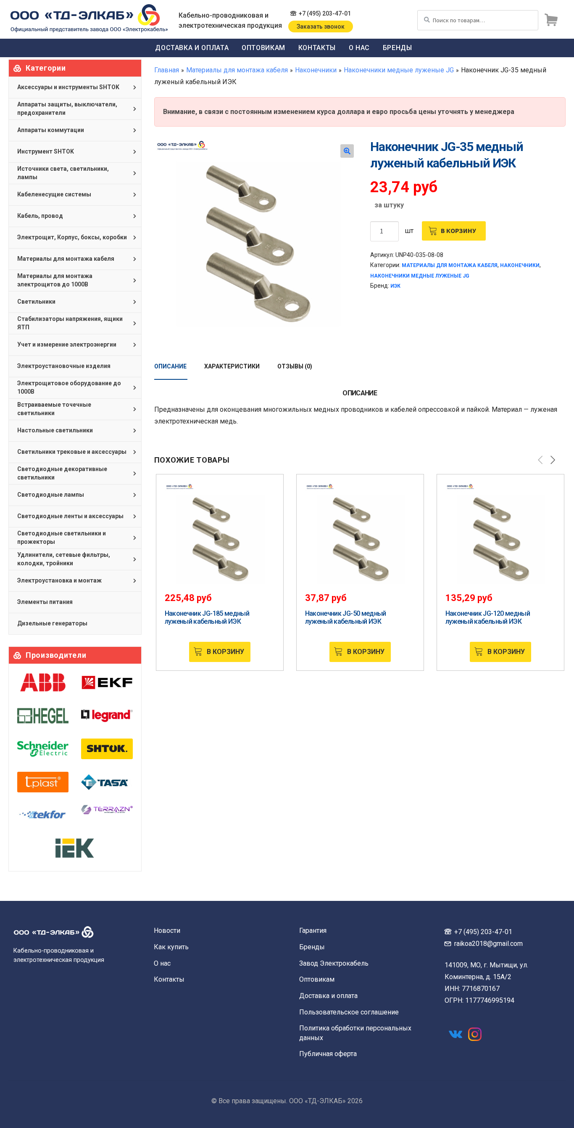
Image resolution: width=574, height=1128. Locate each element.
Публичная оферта (328, 1054)
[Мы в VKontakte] (455, 1034)
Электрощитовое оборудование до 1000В (69, 387)
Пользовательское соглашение (349, 1012)
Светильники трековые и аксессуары (71, 451)
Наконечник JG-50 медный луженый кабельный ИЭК (345, 617)
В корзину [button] (225, 652)
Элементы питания (45, 601)
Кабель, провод (40, 215)
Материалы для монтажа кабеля (237, 70)
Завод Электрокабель (334, 963)
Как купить (171, 947)
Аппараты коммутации (50, 130)
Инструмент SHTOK (45, 151)
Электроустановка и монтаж (59, 580)
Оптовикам (263, 48)
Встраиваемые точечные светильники (54, 408)
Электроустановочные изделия (64, 366)
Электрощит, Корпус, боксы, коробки (72, 237)
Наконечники (316, 70)
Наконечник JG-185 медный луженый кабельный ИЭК (207, 617)
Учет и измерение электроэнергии (66, 344)
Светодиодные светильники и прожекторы (61, 537)
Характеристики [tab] (232, 366)
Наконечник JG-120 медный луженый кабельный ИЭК (487, 617)
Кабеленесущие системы (54, 194)
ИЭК (395, 286)
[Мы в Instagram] (475, 1034)
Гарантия (312, 931)
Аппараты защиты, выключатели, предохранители (67, 108)
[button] (347, 151)
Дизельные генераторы (52, 623)
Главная (166, 70)
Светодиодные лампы (50, 494)
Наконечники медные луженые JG (399, 70)
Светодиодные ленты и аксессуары (70, 516)
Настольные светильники (55, 430)
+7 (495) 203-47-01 (325, 13)
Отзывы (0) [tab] (294, 366)
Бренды (397, 48)
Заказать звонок (321, 26)
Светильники (36, 301)
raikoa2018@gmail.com (488, 944)
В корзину (458, 230)
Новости (167, 931)
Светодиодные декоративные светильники (62, 473)
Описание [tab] (170, 366)
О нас (359, 48)
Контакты (317, 48)
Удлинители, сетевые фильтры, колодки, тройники (63, 559)
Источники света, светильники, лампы (63, 172)
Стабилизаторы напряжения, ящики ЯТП (70, 323)
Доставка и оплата (192, 48)
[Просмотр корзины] (550, 20)
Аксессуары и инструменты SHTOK (68, 87)
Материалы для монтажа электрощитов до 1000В (54, 280)
